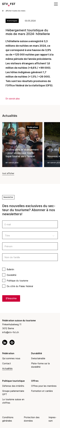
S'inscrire (11, 298)
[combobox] (30, 235)
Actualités (7, 368)
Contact (6, 363)
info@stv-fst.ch (10, 332)
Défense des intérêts (13, 385)
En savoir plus (13, 98)
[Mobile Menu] (56, 4)
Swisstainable (38, 358)
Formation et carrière (42, 391)
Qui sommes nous (11, 358)
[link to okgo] (12, 342)
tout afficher (8, 173)
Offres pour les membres (44, 385)
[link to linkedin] (4, 342)
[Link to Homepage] (8, 4)
